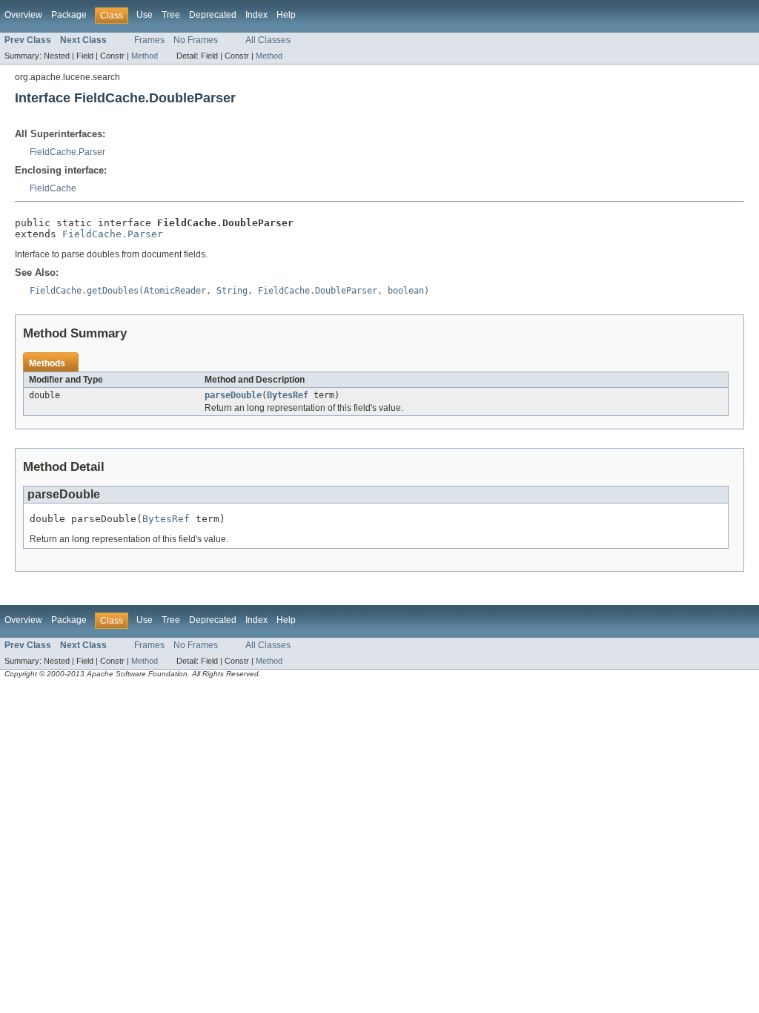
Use (144, 15)
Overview (23, 15)
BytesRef (287, 395)
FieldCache (53, 188)
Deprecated (212, 15)
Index (256, 15)
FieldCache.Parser (67, 152)
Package (69, 15)
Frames (149, 40)
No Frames (195, 40)
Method (144, 55)
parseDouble (233, 395)
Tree (171, 15)
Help (286, 15)
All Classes (268, 40)
